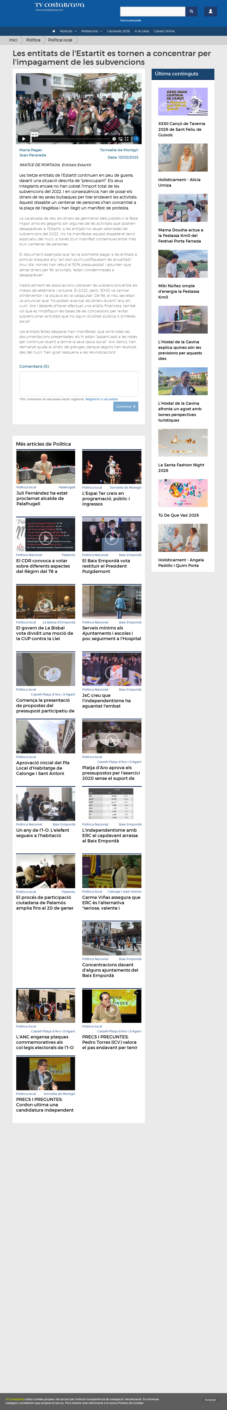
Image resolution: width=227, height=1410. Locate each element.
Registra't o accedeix (102, 399)
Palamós (68, 555)
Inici (13, 40)
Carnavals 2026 (118, 31)
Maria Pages (30, 150)
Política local (60, 40)
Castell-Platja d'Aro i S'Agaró (53, 694)
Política (33, 40)
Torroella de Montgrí (119, 150)
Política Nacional (29, 555)
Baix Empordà (130, 555)
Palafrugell (67, 487)
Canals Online (164, 31)
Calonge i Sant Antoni (124, 892)
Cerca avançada (130, 20)
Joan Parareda (32, 155)
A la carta (142, 31)
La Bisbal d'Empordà (59, 622)
